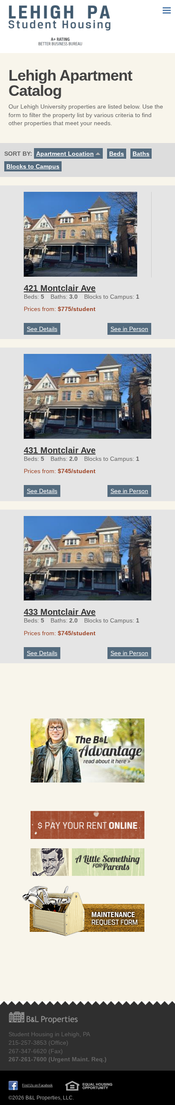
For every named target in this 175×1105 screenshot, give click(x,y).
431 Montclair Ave (60, 450)
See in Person (129, 328)
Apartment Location (65, 153)
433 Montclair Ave (60, 612)
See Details (42, 328)
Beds (116, 153)
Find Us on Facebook (37, 1085)
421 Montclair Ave (60, 288)
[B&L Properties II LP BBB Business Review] (87, 967)
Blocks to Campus (32, 166)
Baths (141, 153)
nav (167, 10)
